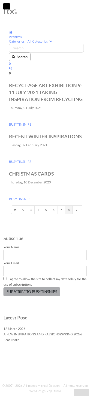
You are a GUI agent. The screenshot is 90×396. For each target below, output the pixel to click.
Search (21, 57)
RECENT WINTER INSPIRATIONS (45, 136)
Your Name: (11, 247)
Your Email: (11, 263)
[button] (46, 68)
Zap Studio (54, 391)
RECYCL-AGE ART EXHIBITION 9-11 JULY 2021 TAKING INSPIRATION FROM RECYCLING (46, 92)
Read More (11, 340)
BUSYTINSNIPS (20, 124)
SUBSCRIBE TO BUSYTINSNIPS (31, 292)
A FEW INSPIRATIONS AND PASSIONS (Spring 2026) (42, 334)
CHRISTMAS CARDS (31, 173)
